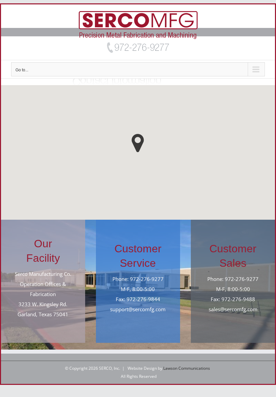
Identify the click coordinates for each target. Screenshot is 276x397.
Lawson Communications (186, 368)
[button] (138, 143)
